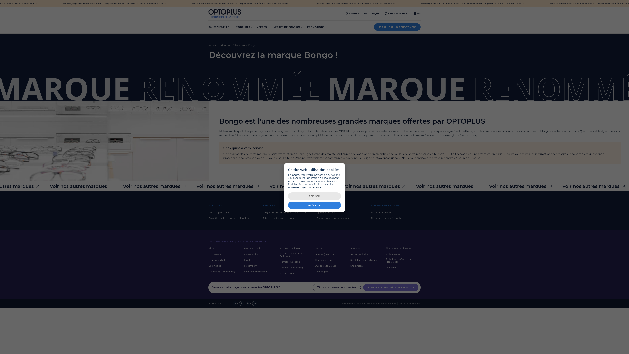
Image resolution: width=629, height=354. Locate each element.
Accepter (314, 205)
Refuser (314, 196)
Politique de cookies (308, 187)
